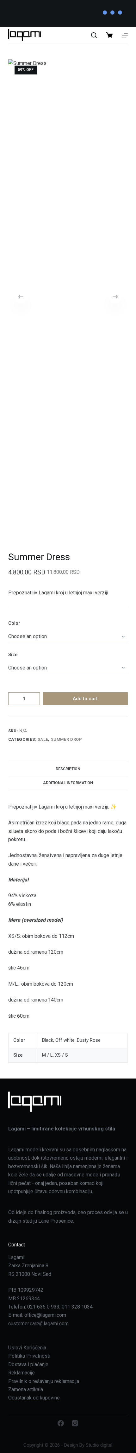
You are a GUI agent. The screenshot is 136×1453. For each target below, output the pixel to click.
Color (14, 623)
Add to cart (85, 698)
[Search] (94, 35)
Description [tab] (68, 769)
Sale (43, 739)
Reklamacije (21, 1373)
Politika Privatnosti (29, 1356)
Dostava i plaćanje (28, 1364)
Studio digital (99, 1445)
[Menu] (125, 35)
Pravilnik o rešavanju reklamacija (43, 1381)
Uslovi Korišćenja (27, 1348)
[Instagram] (75, 1423)
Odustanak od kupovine (34, 1398)
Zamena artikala (25, 1389)
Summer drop (66, 739)
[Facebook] (61, 1423)
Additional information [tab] (68, 783)
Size (13, 654)
